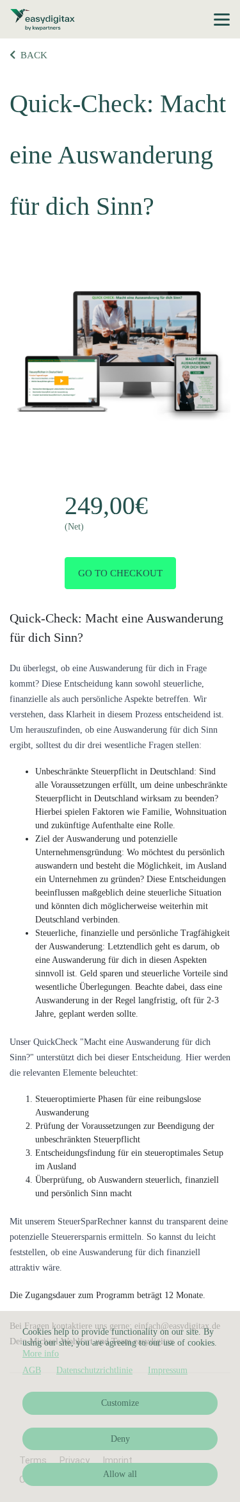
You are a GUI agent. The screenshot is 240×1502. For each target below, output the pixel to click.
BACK (33, 55)
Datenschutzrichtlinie (94, 1370)
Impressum (168, 1370)
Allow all (120, 1474)
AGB (31, 1370)
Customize (120, 1403)
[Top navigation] (222, 19)
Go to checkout (120, 573)
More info (40, 1353)
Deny (120, 1439)
